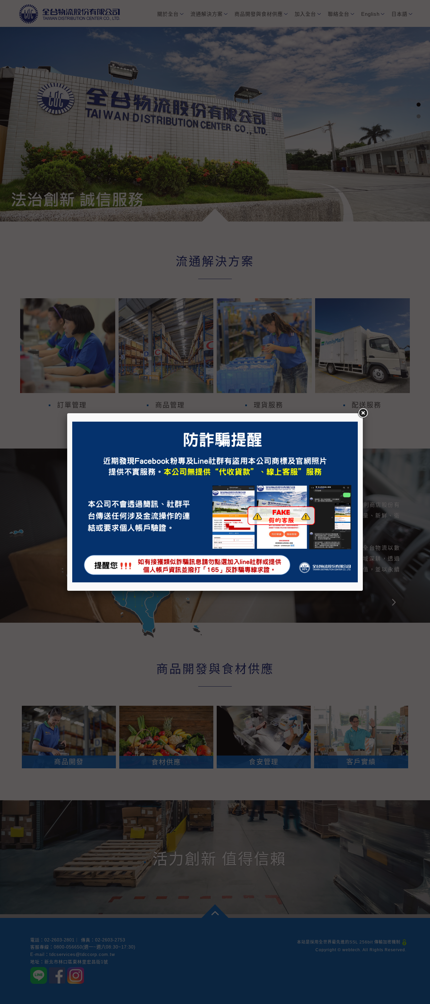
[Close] (363, 413)
